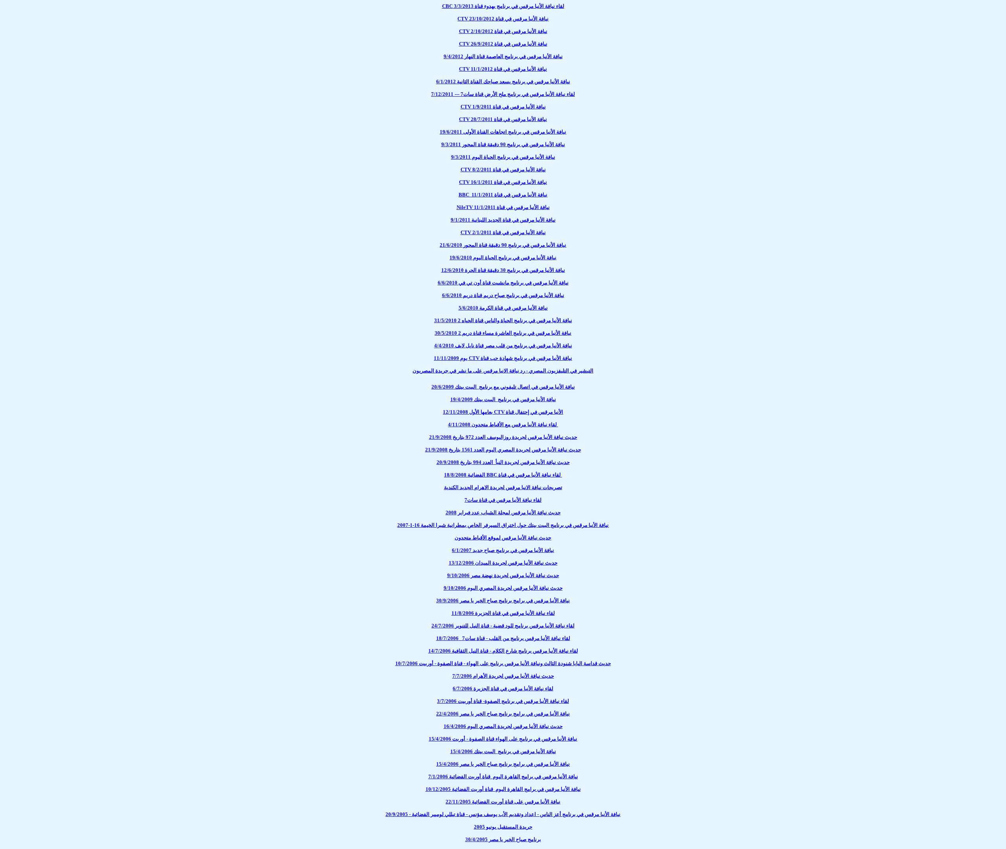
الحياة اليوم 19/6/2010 (503, 257)
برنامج (503, 525)
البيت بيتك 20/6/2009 (503, 387)
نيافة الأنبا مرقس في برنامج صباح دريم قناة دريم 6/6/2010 (503, 295)
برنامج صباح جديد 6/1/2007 (503, 550)
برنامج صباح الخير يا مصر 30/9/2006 (503, 600)
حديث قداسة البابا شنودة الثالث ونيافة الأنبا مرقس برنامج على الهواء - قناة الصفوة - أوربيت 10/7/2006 (503, 663)
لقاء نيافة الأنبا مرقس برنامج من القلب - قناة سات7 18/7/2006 (503, 638)
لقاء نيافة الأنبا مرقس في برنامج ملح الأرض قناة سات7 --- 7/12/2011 (503, 94)
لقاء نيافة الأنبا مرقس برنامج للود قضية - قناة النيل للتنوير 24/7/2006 (503, 626)
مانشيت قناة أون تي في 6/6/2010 (503, 283)
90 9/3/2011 (503, 144)
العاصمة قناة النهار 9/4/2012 (503, 56)
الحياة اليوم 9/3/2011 (503, 157)
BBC (503, 475)
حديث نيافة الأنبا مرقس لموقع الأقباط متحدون (503, 538)
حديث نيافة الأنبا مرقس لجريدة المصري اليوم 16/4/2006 (503, 726)
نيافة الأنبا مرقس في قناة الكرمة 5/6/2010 (503, 308)
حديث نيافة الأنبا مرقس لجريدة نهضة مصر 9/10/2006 (503, 575)
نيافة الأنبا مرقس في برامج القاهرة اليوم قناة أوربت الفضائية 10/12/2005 (503, 789)
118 (503, 613)
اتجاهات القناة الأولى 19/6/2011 (503, 132)
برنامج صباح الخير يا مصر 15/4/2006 (503, 764)
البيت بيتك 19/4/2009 (503, 399)
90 (503, 245)
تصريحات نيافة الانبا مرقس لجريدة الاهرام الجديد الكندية (503, 487)
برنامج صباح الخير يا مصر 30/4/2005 (503, 839)
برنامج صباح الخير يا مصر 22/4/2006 (503, 714)
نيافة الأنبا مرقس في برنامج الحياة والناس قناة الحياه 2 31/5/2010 (503, 320)
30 (503, 270)
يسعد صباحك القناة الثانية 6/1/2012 (503, 81)
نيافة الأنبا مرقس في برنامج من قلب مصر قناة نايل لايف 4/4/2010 (503, 345)
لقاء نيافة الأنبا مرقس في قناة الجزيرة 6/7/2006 (503, 688)
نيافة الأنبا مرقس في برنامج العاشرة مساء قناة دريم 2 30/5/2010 (503, 333)
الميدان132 (503, 563)
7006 (503, 776)
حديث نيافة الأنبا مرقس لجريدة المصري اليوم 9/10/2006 (503, 588)
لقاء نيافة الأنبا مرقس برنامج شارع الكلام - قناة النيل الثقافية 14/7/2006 (503, 651)
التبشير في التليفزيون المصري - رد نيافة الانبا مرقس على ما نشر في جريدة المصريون (503, 371)
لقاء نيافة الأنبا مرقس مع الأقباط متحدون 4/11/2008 (503, 424)
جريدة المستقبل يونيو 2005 (503, 827)
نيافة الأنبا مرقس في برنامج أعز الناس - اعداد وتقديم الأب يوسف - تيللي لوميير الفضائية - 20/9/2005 (503, 814)
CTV (503, 358)
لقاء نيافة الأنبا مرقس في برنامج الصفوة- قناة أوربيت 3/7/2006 (503, 701)
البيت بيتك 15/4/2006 (503, 751)
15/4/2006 (503, 739)
